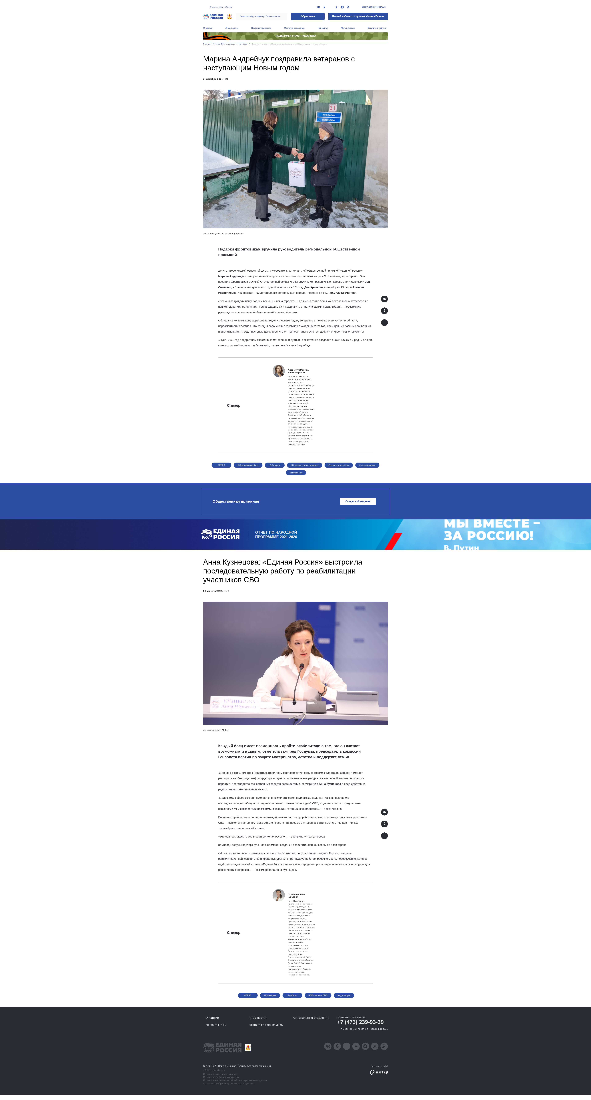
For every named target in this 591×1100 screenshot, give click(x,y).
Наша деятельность (261, 28)
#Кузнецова (270, 995)
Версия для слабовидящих (373, 7)
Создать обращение (357, 501)
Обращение (308, 16)
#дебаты (292, 995)
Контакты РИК (215, 1025)
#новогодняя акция (338, 465)
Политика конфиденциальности (221, 1077)
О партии (208, 28)
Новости (243, 44)
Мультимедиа (348, 28)
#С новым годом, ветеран (304, 465)
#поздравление (367, 465)
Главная (207, 44)
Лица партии (231, 28)
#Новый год (296, 472)
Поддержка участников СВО (295, 36)
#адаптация (344, 995)
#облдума (274, 465)
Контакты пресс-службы (266, 1025)
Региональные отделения (310, 1017)
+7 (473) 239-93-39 (360, 1022)
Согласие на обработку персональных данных (228, 1083)
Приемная (323, 28)
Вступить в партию (377, 28)
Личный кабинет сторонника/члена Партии (358, 16)
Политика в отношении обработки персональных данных (235, 1080)
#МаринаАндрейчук (248, 465)
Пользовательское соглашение (220, 1074)
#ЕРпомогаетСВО (318, 995)
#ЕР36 (221, 465)
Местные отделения (294, 28)
